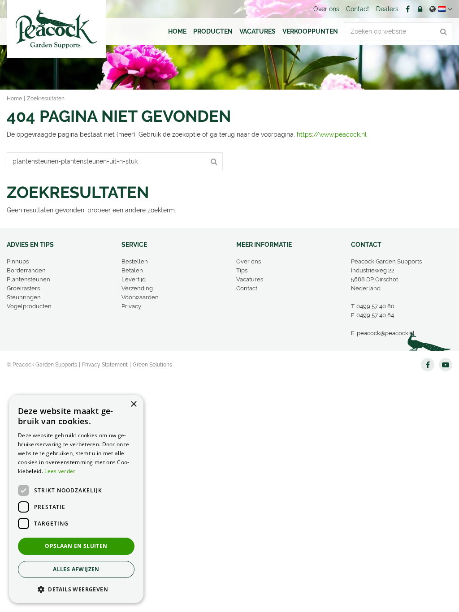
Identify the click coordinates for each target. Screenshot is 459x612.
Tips (241, 270)
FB (407, 8)
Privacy (131, 306)
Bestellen (134, 261)
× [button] (133, 404)
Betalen (132, 270)
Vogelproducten (29, 306)
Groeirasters (23, 288)
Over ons (248, 261)
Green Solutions (152, 365)
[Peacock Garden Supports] (56, 29)
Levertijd (133, 279)
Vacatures (249, 279)
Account (420, 8)
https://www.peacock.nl (332, 134)
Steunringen (24, 297)
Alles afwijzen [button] (76, 569)
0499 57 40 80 (375, 306)
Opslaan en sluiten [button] (76, 546)
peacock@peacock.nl (386, 333)
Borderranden (26, 270)
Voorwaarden (140, 297)
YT (445, 364)
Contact (246, 288)
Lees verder (59, 471)
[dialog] (76, 499)
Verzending (137, 288)
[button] (76, 589)
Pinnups (18, 261)
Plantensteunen (28, 279)
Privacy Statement (105, 365)
